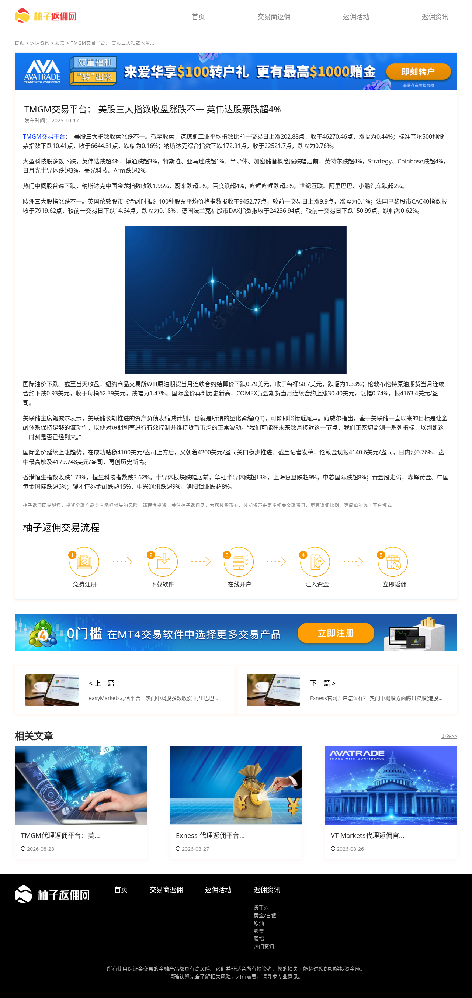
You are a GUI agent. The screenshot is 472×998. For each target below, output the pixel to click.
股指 (259, 938)
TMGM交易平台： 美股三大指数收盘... (113, 43)
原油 (259, 922)
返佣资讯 (435, 16)
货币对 (261, 907)
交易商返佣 (274, 16)
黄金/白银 (265, 915)
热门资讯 (264, 946)
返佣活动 (356, 16)
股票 (60, 43)
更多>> (449, 735)
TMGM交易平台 (44, 136)
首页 (198, 16)
